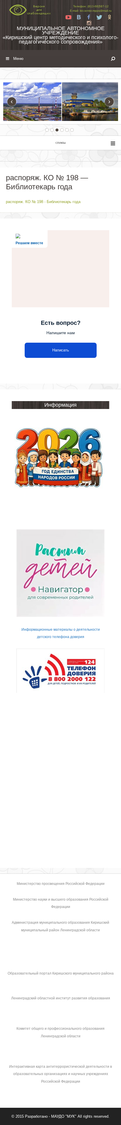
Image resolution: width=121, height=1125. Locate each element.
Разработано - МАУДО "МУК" (50, 1116)
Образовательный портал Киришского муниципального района (61, 973)
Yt (68, 17)
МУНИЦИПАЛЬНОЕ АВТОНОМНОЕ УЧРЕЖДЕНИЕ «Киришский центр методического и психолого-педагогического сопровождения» (60, 35)
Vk (79, 17)
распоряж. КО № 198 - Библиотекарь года (43, 202)
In (89, 23)
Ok (109, 17)
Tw (99, 17)
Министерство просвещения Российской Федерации (61, 884)
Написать (60, 350)
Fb (89, 17)
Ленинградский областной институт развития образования (60, 998)
